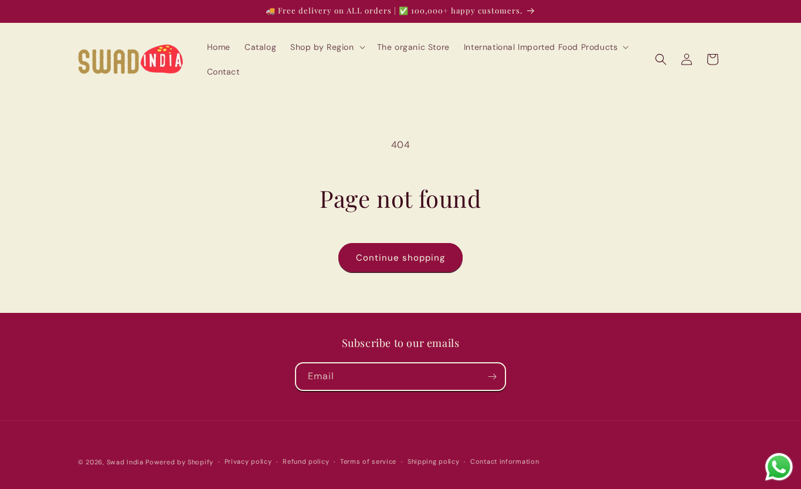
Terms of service (368, 461)
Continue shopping (400, 258)
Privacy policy (248, 461)
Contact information (504, 461)
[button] (326, 47)
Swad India (125, 462)
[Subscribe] (492, 376)
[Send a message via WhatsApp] (779, 467)
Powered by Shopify (179, 462)
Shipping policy (434, 461)
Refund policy (306, 461)
